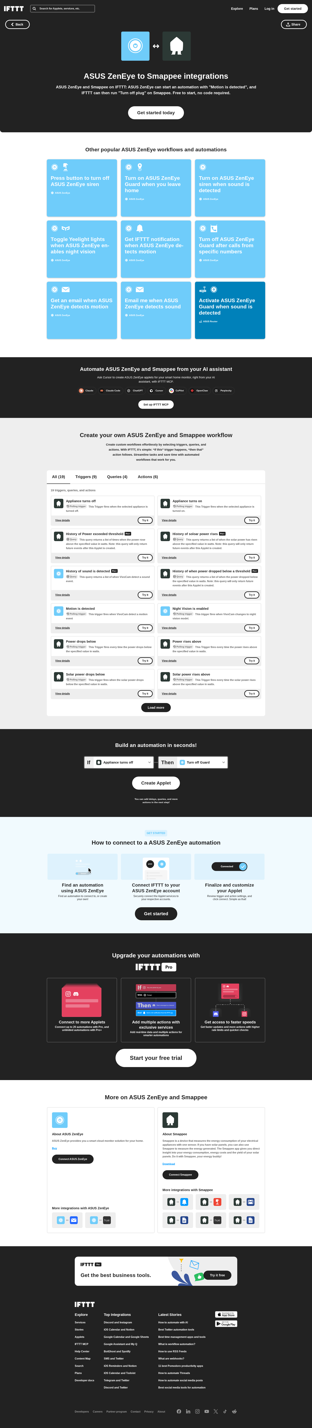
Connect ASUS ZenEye (72, 1159)
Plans (253, 8)
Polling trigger (78, 506)
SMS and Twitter (114, 1358)
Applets (79, 1337)
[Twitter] (216, 1411)
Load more (156, 707)
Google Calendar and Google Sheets (126, 1337)
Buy (54, 1148)
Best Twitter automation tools (176, 1329)
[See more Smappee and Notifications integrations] (177, 1202)
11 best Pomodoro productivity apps (180, 1366)
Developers (82, 1411)
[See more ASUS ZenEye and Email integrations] (67, 1220)
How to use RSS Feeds (172, 1351)
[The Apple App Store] (226, 1315)
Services (80, 1322)
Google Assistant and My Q (120, 1344)
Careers (98, 1411)
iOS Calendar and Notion (119, 1329)
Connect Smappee (180, 1174)
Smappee (164, 76)
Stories (79, 1329)
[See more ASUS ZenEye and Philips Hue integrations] (100, 1220)
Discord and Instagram (118, 1322)
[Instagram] (197, 1411)
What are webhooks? (171, 1358)
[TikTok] (225, 1411)
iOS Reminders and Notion (120, 1366)
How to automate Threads (174, 1373)
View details (62, 520)
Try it (145, 520)
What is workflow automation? (176, 1344)
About (161, 1411)
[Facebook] (179, 1411)
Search (79, 1366)
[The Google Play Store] (226, 1324)
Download (168, 1164)
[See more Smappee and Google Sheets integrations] (244, 1220)
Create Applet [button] (156, 783)
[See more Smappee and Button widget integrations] (211, 1202)
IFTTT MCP (81, 1344)
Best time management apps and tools (182, 1337)
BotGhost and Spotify (117, 1351)
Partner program (116, 1411)
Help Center (82, 1351)
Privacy (149, 1411)
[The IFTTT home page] (14, 9)
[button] (156, 913)
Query (73, 539)
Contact (135, 1411)
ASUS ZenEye (109, 76)
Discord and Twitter (116, 1387)
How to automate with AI (173, 1322)
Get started (292, 8)
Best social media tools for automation (182, 1387)
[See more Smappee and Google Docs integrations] (177, 1220)
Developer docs (84, 1380)
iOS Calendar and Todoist (119, 1373)
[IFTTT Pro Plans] (128, 534)
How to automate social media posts (180, 1380)
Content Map (83, 1358)
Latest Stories (170, 1315)
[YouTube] (207, 1411)
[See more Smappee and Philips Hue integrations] (211, 1220)
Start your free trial (156, 1058)
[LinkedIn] (188, 1411)
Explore (237, 8)
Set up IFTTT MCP (156, 404)
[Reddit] (234, 1411)
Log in (269, 8)
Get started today (156, 112)
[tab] (58, 477)
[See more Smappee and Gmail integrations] (244, 1202)
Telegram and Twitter (116, 1380)
